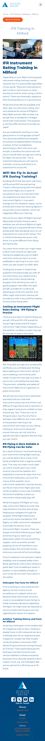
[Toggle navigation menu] (40, 4)
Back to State (13, 20)
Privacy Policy (22, 722)
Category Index (22, 735)
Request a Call (22, 710)
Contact (22, 718)
